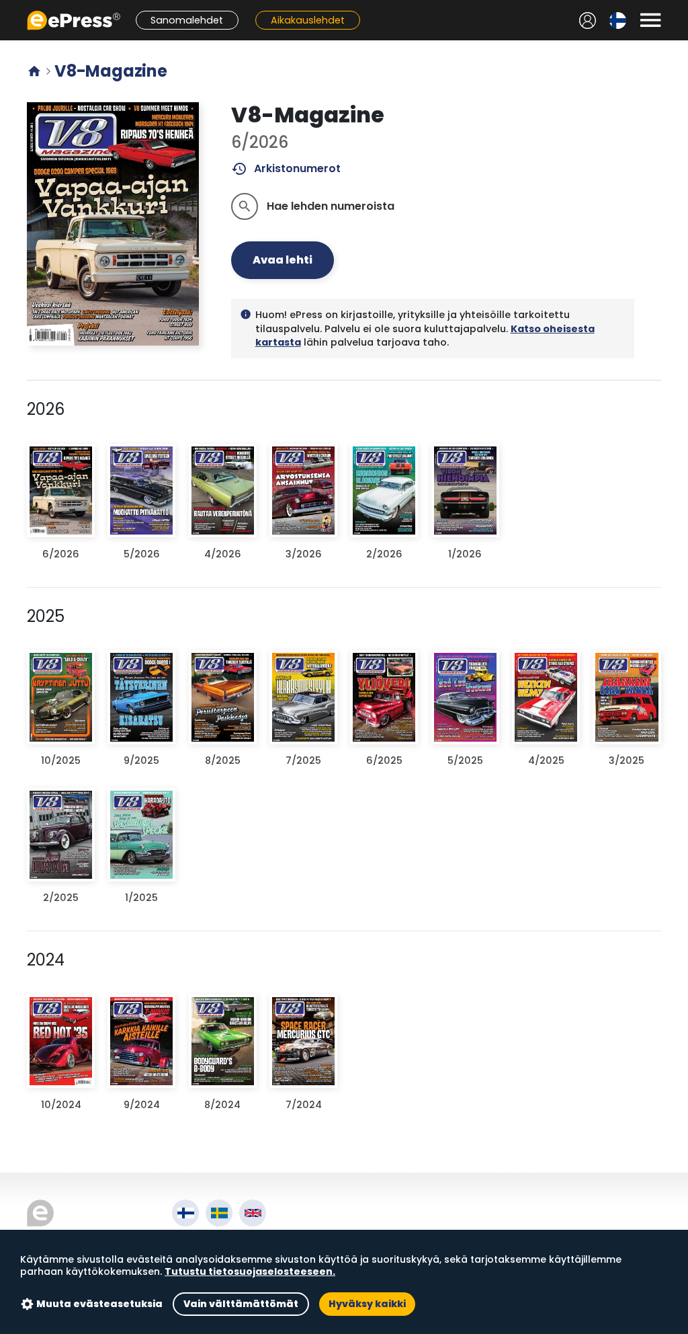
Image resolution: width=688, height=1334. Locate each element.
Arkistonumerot (286, 169)
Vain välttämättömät (240, 1303)
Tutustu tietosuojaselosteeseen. (250, 1271)
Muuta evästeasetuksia (99, 1303)
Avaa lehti (282, 260)
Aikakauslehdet (308, 20)
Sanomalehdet (186, 20)
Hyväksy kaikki (367, 1303)
